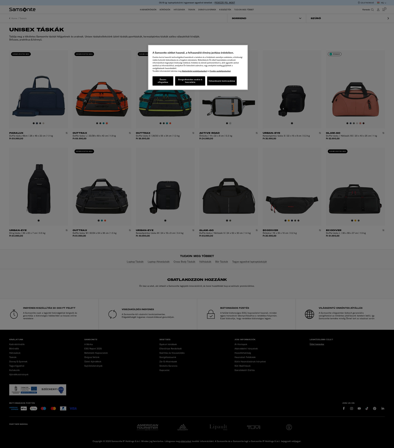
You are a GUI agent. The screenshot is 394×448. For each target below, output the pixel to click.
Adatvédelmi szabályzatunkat (194, 71)
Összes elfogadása (163, 80)
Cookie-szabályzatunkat (220, 71)
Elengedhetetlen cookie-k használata (190, 80)
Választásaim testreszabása (222, 81)
